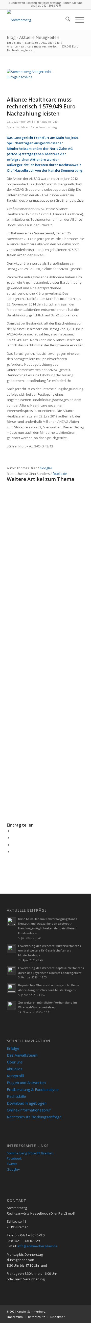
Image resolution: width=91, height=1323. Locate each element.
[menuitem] (65, 20)
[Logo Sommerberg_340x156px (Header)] (38, 20)
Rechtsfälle (16, 1096)
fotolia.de (60, 473)
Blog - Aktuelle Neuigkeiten (33, 37)
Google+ (46, 468)
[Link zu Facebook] (73, 1311)
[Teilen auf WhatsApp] (13, 845)
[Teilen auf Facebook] (13, 831)
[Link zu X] (80, 1311)
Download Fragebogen (27, 1103)
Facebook (14, 1158)
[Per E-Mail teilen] (13, 851)
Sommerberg (48, 127)
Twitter (12, 1163)
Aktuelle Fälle (49, 121)
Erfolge (13, 1048)
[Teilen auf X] (13, 837)
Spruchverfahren (18, 127)
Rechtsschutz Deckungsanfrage (34, 1116)
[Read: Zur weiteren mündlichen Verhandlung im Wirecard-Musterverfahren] (11, 1005)
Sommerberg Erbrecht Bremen (30, 1153)
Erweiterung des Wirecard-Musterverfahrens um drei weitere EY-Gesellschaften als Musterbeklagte (49, 950)
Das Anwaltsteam (22, 1055)
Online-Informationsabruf (29, 1109)
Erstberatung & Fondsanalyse (33, 1089)
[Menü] (77, 20)
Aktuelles (14, 1068)
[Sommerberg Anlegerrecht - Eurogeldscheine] (39, 81)
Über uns (15, 1061)
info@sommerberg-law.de (37, 1246)
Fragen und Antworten (26, 1082)
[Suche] (65, 20)
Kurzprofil (15, 1075)
